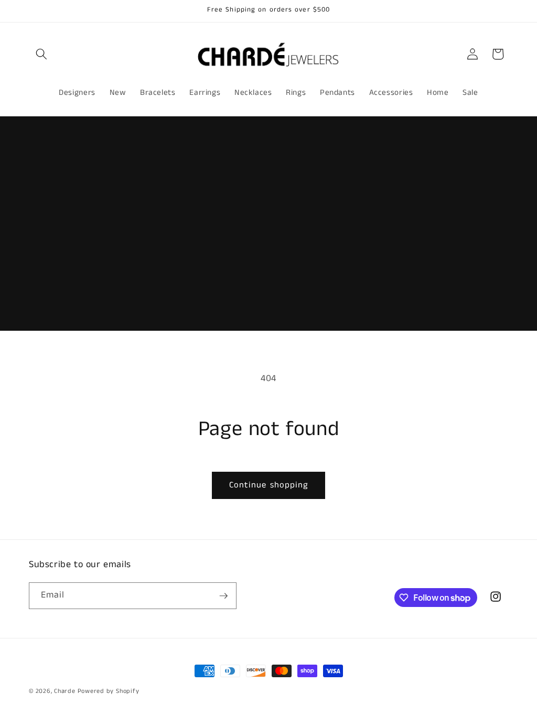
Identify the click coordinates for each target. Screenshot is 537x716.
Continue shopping (268, 485)
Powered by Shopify (108, 691)
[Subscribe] (223, 596)
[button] (41, 54)
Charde (65, 691)
